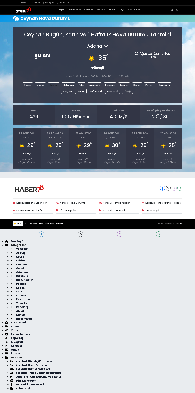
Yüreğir (127, 91)
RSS (19, 223)
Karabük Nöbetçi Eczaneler (31, 202)
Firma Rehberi (20, 334)
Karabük (22, 276)
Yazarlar (88, 9)
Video (14, 326)
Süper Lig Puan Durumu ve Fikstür (39, 377)
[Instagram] (174, 188)
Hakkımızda (134, 9)
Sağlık (20, 288)
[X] (168, 188)
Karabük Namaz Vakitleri (116, 202)
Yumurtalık (113, 91)
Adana (27, 85)
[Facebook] (162, 188)
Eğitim (20, 260)
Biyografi (17, 342)
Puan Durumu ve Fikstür (29, 210)
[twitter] (80, 234)
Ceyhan (53, 85)
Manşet (60, 9)
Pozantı (149, 85)
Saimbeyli (164, 85)
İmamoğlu (94, 85)
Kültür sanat (25, 280)
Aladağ (40, 85)
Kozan (136, 85)
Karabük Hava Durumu (72, 202)
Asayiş (20, 253)
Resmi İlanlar (74, 9)
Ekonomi (21, 264)
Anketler (16, 346)
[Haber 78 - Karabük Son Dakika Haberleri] (29, 188)
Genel (20, 268)
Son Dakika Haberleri (113, 210)
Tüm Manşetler (67, 210)
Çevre (20, 257)
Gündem (22, 272)
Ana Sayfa (17, 241)
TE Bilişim (177, 223)
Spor (19, 291)
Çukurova (68, 85)
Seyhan (81, 91)
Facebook (24, 3)
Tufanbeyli (96, 91)
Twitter (37, 3)
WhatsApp (64, 3)
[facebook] (41, 234)
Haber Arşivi (152, 210)
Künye (121, 9)
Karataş (124, 85)
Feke (81, 85)
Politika (21, 284)
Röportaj (100, 9)
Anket (112, 9)
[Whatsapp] (179, 188)
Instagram (49, 3)
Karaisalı (110, 85)
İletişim (15, 353)
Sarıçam (67, 91)
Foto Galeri (18, 322)
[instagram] (119, 234)
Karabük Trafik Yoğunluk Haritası (163, 202)
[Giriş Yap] (177, 10)
